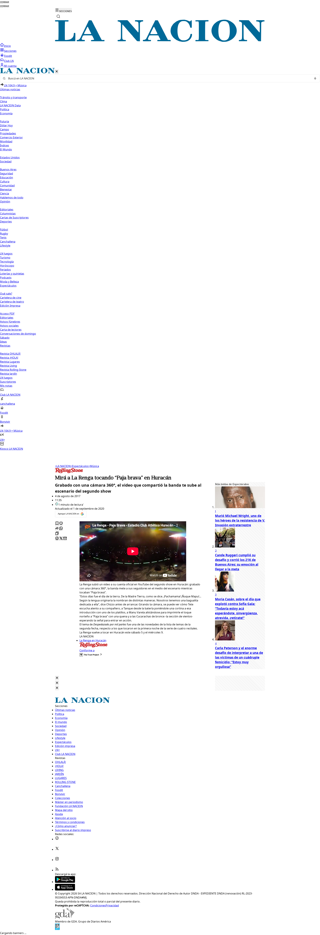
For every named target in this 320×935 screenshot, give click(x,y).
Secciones (10, 51)
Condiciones (98, 905)
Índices (4, 145)
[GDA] (64, 917)
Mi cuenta (10, 66)
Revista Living (8, 365)
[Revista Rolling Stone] (69, 472)
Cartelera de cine (10, 297)
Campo (4, 129)
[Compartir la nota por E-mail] (65, 538)
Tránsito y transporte (13, 97)
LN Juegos (6, 253)
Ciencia (4, 193)
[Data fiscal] (57, 929)
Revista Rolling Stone (13, 369)
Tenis (3, 237)
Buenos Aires (8, 169)
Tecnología (7, 261)
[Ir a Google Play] (65, 882)
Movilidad (6, 141)
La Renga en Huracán (93, 640)
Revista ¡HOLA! (9, 357)
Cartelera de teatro (12, 301)
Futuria (4, 121)
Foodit (8, 56)
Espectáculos (79, 466)
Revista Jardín (8, 374)
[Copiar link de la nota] (57, 533)
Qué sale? (6, 293)
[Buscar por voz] (315, 78)
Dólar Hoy (6, 125)
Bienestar (6, 189)
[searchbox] (158, 78)
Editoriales (6, 209)
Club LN (9, 61)
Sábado (5, 337)
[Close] (57, 678)
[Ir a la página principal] (160, 41)
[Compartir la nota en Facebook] (57, 538)
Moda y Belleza (9, 281)
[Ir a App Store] (65, 889)
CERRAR (4, 2)
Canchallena (7, 241)
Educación (6, 177)
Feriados (5, 269)
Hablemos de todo (11, 197)
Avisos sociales (9, 325)
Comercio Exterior (11, 137)
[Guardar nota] (57, 523)
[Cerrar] (57, 71)
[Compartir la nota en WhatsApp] (61, 528)
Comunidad (7, 185)
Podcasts (6, 277)
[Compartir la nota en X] (61, 538)
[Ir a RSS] (57, 870)
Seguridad (6, 173)
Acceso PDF (7, 313)
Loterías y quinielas (12, 273)
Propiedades (8, 133)
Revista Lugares (10, 361)
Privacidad (112, 905)
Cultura (4, 181)
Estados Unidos (10, 157)
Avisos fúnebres (10, 321)
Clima (3, 101)
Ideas (3, 341)
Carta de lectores (11, 329)
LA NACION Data (10, 105)
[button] (160, 259)
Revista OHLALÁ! (10, 353)
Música (93, 466)
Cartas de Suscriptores (14, 217)
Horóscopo (7, 265)
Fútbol (4, 229)
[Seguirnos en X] (57, 849)
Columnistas (8, 213)
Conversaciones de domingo (18, 333)
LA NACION (62, 466)
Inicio (7, 46)
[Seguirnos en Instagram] (57, 860)
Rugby (4, 233)
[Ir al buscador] (58, 16)
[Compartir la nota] (57, 528)
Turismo (5, 257)
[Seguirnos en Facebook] (57, 839)
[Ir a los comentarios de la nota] (61, 523)
